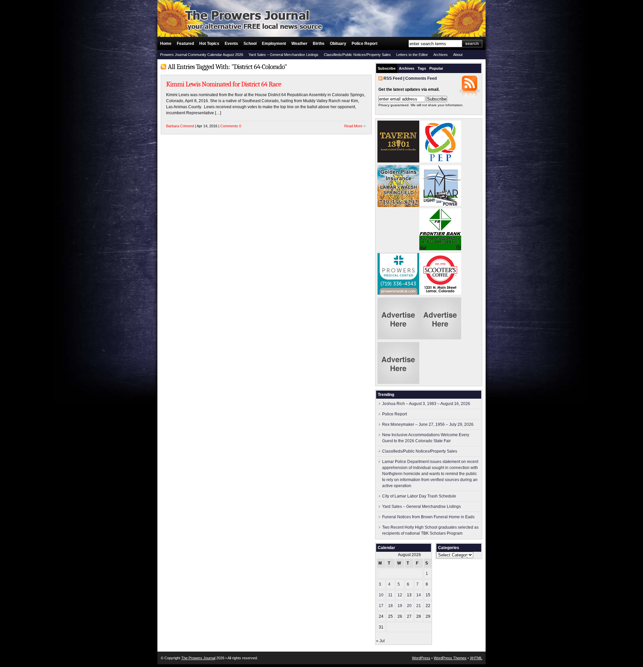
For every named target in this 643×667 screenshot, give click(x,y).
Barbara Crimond (180, 126)
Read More (353, 126)
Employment (274, 43)
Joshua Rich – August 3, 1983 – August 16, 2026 (426, 403)
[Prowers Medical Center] (398, 293)
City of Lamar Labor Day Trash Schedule (419, 496)
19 (400, 605)
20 (409, 605)
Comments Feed (421, 78)
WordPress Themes (450, 658)
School (250, 43)
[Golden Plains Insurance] (398, 205)
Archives (440, 55)
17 (381, 605)
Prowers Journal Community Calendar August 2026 (201, 55)
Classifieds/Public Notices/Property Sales (357, 55)
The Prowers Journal (198, 658)
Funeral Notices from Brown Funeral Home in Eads (428, 517)
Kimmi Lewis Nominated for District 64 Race (223, 84)
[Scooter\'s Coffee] (440, 293)
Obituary (338, 43)
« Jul (380, 641)
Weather (299, 43)
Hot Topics (209, 43)
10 (381, 595)
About (457, 55)
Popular (436, 68)
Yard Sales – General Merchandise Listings (283, 55)
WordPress (421, 658)
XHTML (476, 658)
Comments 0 (230, 126)
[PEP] (440, 161)
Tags (422, 68)
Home (165, 43)
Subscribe (387, 68)
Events (231, 43)
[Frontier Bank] (440, 249)
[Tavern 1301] (398, 161)
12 (400, 595)
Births (319, 43)
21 (418, 605)
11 (390, 595)
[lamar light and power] (440, 204)
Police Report (364, 43)
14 (418, 595)
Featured (185, 43)
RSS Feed (392, 78)
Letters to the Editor (412, 55)
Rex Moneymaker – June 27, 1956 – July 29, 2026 (428, 424)
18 (390, 605)
